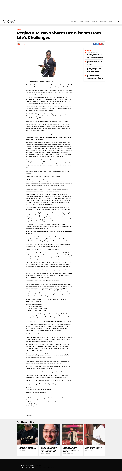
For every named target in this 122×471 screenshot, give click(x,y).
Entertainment (103, 21)
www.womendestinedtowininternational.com (39, 389)
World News (73, 21)
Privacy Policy (38, 465)
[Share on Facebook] (94, 44)
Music (110, 21)
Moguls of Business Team (23, 452)
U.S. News (81, 21)
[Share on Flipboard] (100, 44)
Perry (24, 44)
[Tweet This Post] (97, 44)
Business (87, 21)
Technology (94, 21)
